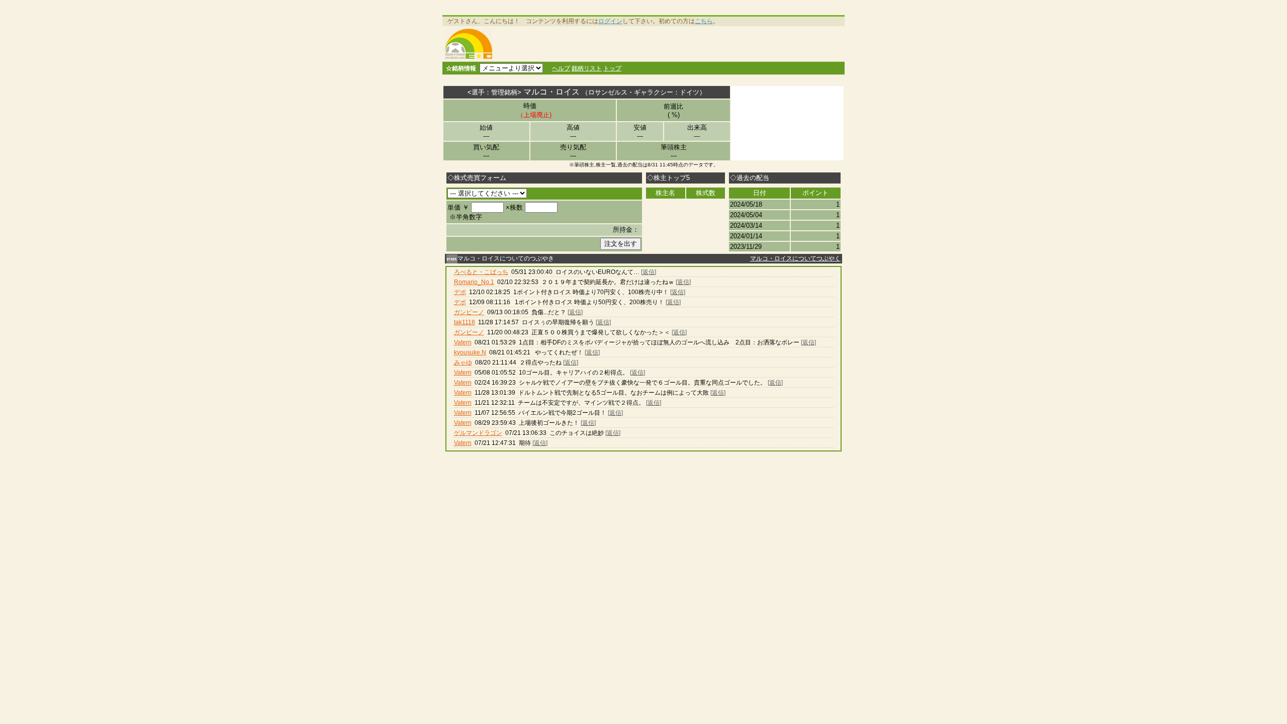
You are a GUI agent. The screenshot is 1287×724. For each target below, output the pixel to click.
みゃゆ (463, 362)
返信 (648, 272)
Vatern (463, 342)
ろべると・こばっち (481, 272)
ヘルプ (561, 68)
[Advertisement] (670, 44)
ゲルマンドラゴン (478, 432)
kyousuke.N (470, 352)
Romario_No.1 (474, 282)
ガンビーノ (469, 312)
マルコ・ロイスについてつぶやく (795, 258)
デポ (460, 292)
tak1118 (464, 322)
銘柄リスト (587, 68)
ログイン (610, 21)
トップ (612, 68)
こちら (704, 21)
